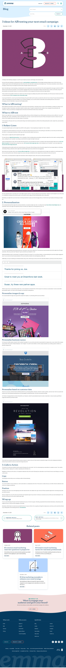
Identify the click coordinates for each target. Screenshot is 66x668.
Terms (28, 648)
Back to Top (58, 650)
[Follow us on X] (56, 642)
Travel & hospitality (22, 633)
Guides (36, 626)
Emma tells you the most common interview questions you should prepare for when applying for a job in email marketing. (17, 553)
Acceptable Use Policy (24, 651)
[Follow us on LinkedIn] (62, 642)
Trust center (17, 648)
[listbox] (46, 9)
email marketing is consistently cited (30, 82)
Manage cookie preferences (42, 651)
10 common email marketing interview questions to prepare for (17, 548)
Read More (6, 555)
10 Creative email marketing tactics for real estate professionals (48, 548)
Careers (51, 623)
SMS (4, 626)
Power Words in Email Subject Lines (53, 204)
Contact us (52, 633)
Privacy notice (23, 648)
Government (21, 628)
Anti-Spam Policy (33, 651)
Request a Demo (17, 641)
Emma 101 (52, 626)
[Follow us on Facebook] (53, 642)
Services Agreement (15, 651)
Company (51, 628)
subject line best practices (14, 137)
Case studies (37, 631)
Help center (37, 633)
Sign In (40, 3)
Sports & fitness (22, 631)
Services (4, 628)
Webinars (36, 628)
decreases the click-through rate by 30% (9, 144)
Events (51, 631)
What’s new (37, 636)
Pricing (4, 631)
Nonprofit (20, 626)
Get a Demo (32, 609)
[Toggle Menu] (61, 3)
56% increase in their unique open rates (31, 143)
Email (4, 623)
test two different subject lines (24, 151)
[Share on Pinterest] (61, 26)
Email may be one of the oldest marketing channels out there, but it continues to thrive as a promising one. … (48, 553)
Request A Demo (49, 3)
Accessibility (11, 648)
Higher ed (20, 623)
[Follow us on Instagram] (59, 642)
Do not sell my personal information (36, 648)
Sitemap (6, 648)
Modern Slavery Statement (49, 648)
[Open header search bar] (58, 3)
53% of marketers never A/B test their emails (19, 95)
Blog (35, 623)
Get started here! (23, 507)
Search (58, 13)
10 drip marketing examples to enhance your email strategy (31, 578)
